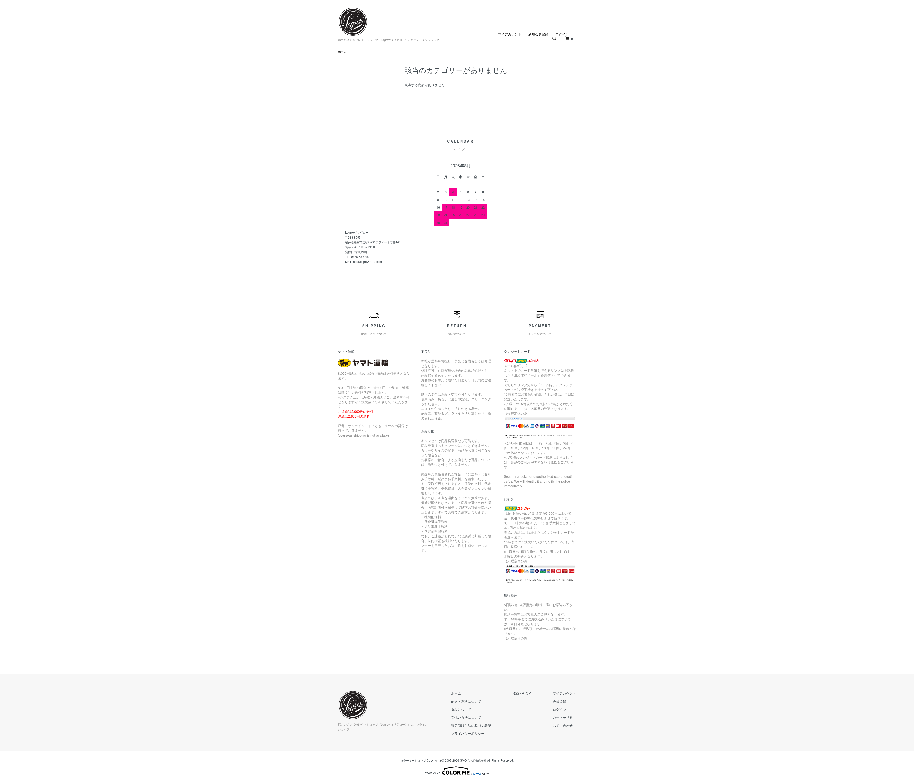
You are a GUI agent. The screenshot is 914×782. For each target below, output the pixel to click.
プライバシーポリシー (467, 733)
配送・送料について (466, 701)
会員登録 (559, 701)
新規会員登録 (538, 34)
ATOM (526, 693)
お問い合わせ (563, 725)
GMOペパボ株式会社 (473, 760)
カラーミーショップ (413, 760)
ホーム (342, 52)
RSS (515, 693)
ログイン (559, 709)
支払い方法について (466, 717)
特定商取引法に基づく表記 (471, 725)
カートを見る (563, 717)
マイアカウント (509, 34)
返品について (461, 709)
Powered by (432, 772)
